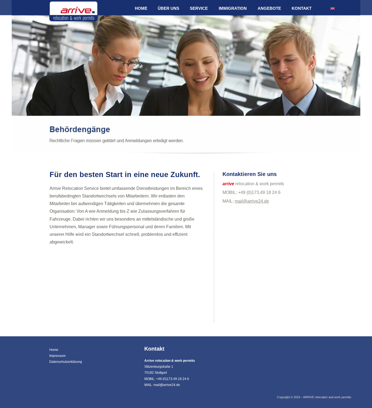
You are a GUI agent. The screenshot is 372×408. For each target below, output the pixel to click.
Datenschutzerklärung (65, 362)
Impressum (57, 356)
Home (53, 350)
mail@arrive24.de (252, 201)
